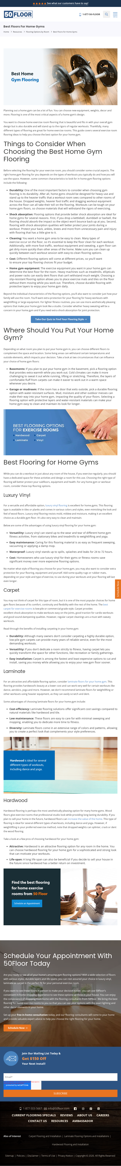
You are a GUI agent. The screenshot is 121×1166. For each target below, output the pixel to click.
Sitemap (9, 1155)
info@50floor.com (58, 1108)
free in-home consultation (32, 1014)
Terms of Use (48, 1155)
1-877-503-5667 (32, 1108)
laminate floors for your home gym (87, 681)
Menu (115, 17)
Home (6, 31)
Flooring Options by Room (37, 31)
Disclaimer (33, 1155)
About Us (84, 1115)
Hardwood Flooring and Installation (70, 1144)
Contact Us (37, 1121)
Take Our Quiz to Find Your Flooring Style (59, 319)
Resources (17, 31)
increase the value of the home (85, 819)
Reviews (66, 1115)
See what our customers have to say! (67, 3)
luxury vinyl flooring (56, 505)
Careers (103, 1115)
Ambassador (82, 1121)
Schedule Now (118, 589)
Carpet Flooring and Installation (45, 1136)
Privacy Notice (65, 1155)
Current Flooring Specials (34, 1115)
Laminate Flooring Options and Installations (86, 1136)
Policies (21, 1155)
